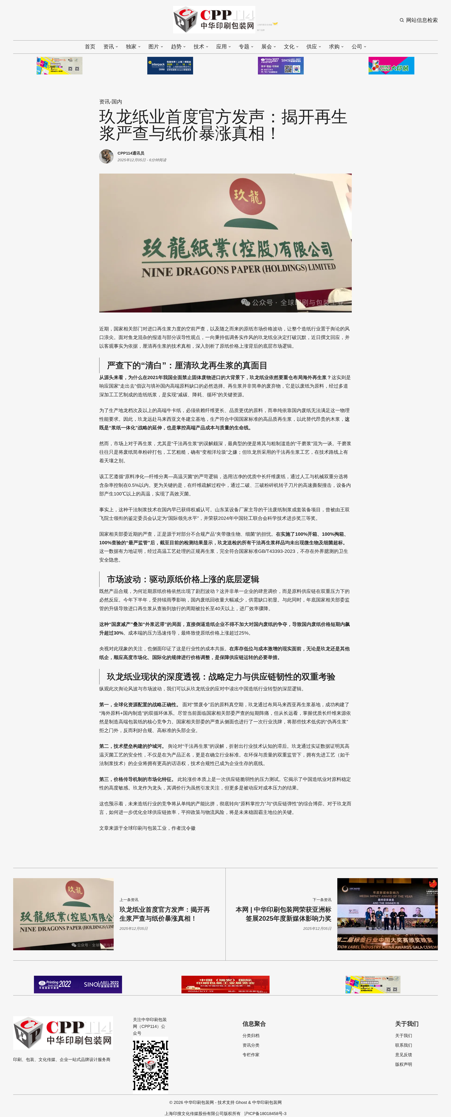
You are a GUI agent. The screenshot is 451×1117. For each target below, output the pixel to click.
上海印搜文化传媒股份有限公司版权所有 (203, 1113)
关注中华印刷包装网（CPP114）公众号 (150, 1026)
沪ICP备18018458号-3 (265, 1113)
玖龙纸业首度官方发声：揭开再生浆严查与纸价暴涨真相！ (165, 914)
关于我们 (403, 1036)
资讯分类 (251, 1045)
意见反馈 (403, 1055)
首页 (90, 46)
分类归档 (251, 1036)
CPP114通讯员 (131, 153)
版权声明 (403, 1064)
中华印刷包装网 (199, 1102)
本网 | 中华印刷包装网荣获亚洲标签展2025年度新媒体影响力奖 (283, 914)
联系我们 (403, 1045)
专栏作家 (251, 1055)
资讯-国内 (110, 101)
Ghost (241, 1102)
